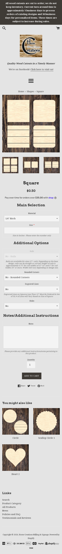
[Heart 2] (15, 457)
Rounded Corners (31, 272)
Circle (15, 438)
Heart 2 (16, 474)
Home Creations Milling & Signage (34, 535)
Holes (31, 301)
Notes (31, 324)
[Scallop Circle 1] (46, 421)
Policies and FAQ (11, 514)
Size (31, 225)
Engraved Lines (32, 284)
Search (6, 499)
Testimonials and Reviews (16, 518)
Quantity (31, 360)
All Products (9, 507)
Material (32, 213)
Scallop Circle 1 (46, 438)
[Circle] (15, 421)
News (5, 510)
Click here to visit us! (41, 69)
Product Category (11, 503)
